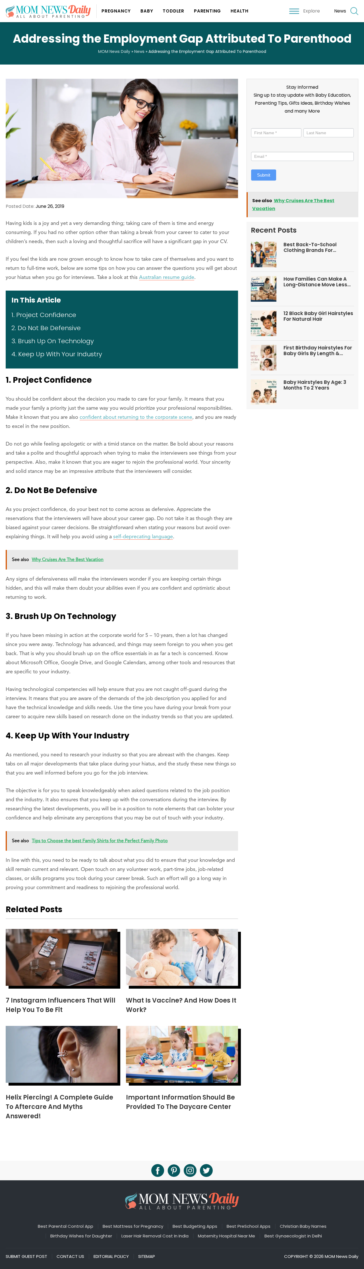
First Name (263, 123)
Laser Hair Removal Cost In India (155, 1236)
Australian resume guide (166, 277)
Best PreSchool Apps (248, 1226)
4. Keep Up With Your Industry (56, 354)
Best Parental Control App (65, 1226)
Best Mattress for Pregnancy (133, 1226)
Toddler (173, 11)
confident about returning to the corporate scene (136, 417)
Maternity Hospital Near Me (226, 1236)
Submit (263, 175)
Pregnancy (116, 11)
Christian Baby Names (303, 1226)
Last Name (313, 123)
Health (240, 11)
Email (257, 146)
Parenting (207, 11)
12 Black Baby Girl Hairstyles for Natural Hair (318, 316)
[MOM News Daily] (51, 11)
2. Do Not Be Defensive (46, 328)
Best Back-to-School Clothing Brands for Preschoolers (310, 247)
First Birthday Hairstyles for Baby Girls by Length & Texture (318, 351)
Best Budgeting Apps (195, 1226)
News (340, 11)
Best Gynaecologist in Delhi (293, 1236)
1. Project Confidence (43, 314)
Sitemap (146, 1256)
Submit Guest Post (26, 1256)
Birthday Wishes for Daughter (81, 1236)
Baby (146, 11)
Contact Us (70, 1256)
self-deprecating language (143, 536)
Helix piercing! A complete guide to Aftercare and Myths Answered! (59, 1107)
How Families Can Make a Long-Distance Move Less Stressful (315, 282)
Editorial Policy (111, 1256)
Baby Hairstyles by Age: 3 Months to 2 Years (315, 385)
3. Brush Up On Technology (52, 341)
